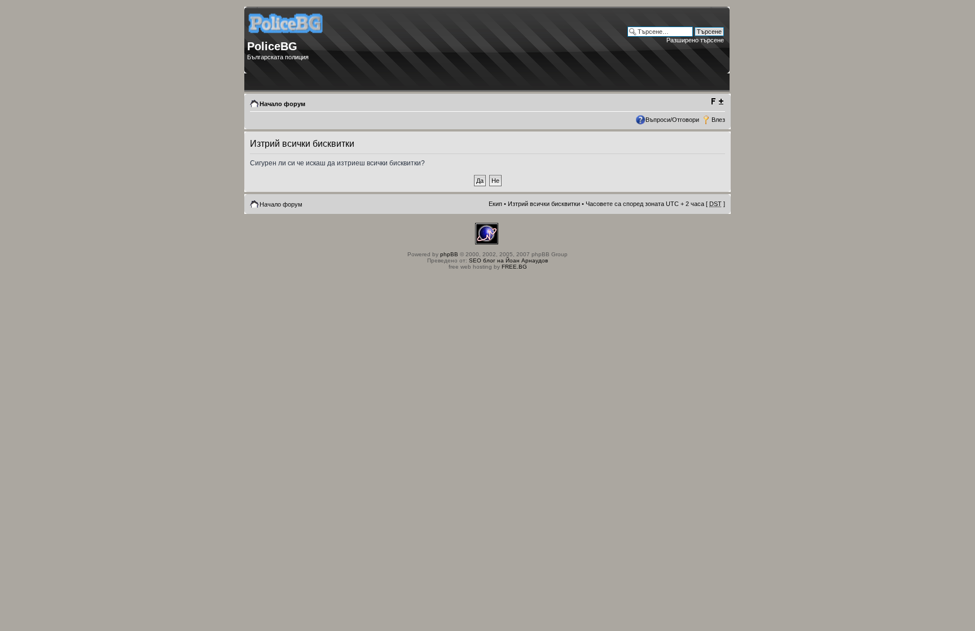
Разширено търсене (695, 40)
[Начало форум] (286, 37)
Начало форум (282, 103)
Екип (495, 203)
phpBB (449, 254)
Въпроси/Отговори (672, 119)
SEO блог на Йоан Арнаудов (508, 260)
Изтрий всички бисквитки (544, 203)
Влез (718, 119)
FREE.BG (514, 267)
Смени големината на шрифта (717, 102)
